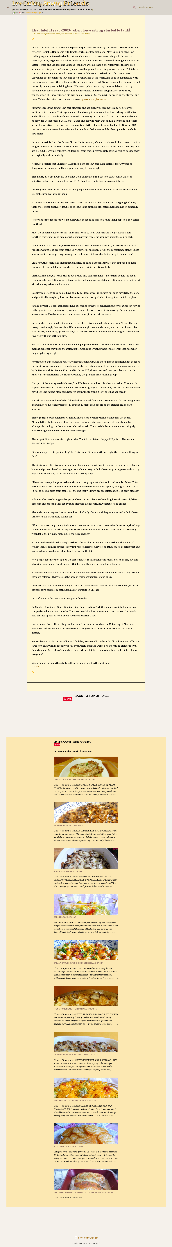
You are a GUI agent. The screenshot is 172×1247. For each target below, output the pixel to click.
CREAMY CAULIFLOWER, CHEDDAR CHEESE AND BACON (78, 963)
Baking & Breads (47, 9)
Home (16, 9)
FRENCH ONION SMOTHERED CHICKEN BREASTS (75, 1009)
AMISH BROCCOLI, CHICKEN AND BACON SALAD (75, 1100)
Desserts (74, 9)
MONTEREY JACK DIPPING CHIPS (68, 1146)
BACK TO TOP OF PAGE (92, 696)
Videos (89, 9)
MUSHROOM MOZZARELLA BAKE (69, 871)
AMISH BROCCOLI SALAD (65, 917)
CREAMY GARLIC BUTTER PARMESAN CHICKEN (74, 779)
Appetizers (32, 9)
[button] (33, 39)
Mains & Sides (62, 9)
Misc (82, 9)
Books (23, 9)
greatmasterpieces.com (94, 99)
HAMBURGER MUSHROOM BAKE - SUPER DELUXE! (76, 1055)
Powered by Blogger (88, 1238)
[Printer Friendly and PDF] (18, 14)
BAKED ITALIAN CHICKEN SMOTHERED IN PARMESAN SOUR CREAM (84, 1192)
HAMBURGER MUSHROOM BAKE (68, 825)
